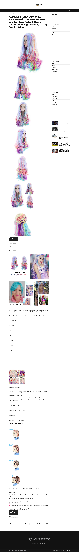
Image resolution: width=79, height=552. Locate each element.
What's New (54, 110)
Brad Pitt (54, 32)
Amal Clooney (54, 20)
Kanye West (54, 75)
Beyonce (53, 26)
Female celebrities (19, 10)
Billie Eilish (54, 28)
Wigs (20, 13)
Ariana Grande (55, 22)
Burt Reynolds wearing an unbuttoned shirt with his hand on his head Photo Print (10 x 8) (64, 129)
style (53, 100)
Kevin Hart (54, 77)
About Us (62, 550)
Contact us (58, 550)
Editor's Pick (54, 55)
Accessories (54, 18)
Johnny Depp (54, 71)
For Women (54, 65)
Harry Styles (54, 67)
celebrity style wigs (14, 517)
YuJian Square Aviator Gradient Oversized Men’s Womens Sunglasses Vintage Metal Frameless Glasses (64, 136)
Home (11, 10)
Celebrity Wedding (49, 10)
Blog (53, 30)
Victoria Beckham (55, 106)
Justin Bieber (54, 73)
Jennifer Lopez (55, 69)
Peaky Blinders (55, 92)
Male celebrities (29, 10)
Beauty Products (55, 24)
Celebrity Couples (39, 10)
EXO (52, 57)
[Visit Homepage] (39, 4)
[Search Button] (69, 10)
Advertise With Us (52, 550)
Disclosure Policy (67, 550)
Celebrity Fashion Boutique (61, 10)
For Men (53, 63)
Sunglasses (54, 102)
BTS (52, 34)
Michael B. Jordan (55, 88)
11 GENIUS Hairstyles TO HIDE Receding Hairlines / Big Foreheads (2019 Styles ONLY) (64, 151)
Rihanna (53, 94)
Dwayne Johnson (55, 53)
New (52, 90)
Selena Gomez (54, 96)
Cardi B (53, 36)
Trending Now (55, 104)
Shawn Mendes (55, 98)
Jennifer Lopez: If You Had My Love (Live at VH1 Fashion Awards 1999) (64, 122)
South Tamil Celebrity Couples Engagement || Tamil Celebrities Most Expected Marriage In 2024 (64, 144)
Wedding (53, 108)
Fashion (53, 59)
